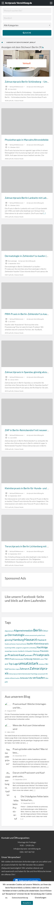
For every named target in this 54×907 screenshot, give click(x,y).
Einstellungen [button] (40, 897)
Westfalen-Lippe (14, 669)
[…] (44, 213)
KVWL (13, 648)
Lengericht (25, 648)
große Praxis (41, 635)
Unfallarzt (42, 664)
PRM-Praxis (10, 659)
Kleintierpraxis (41, 643)
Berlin (37, 630)
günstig (8, 639)
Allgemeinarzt (9, 631)
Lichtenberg (32, 648)
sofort (42, 659)
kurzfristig (8, 648)
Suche (28, 33)
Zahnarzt (24, 668)
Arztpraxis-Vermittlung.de (18, 3)
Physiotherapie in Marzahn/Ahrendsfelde (26, 139)
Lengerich (19, 648)
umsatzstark (28, 663)
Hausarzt (30, 639)
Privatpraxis (41, 655)
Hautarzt (41, 639)
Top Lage (13, 663)
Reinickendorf (19, 659)
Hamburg (18, 639)
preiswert (29, 655)
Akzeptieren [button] (27, 903)
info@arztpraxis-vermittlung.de (27, 848)
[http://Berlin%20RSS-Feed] (43, 47)
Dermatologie (12, 261)
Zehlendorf (24, 678)
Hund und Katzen (21, 644)
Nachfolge (42, 647)
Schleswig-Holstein (32, 659)
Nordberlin (21, 651)
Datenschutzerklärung (20, 898)
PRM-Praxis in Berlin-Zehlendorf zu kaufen (27, 314)
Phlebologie (36, 651)
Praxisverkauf (16, 655)
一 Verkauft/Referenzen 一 (16, 87)
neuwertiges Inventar (11, 651)
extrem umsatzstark (31, 635)
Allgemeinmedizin (23, 630)
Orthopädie (28, 651)
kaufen (30, 643)
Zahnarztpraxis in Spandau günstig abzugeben (29, 372)
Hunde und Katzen (10, 644)
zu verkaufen (37, 677)
